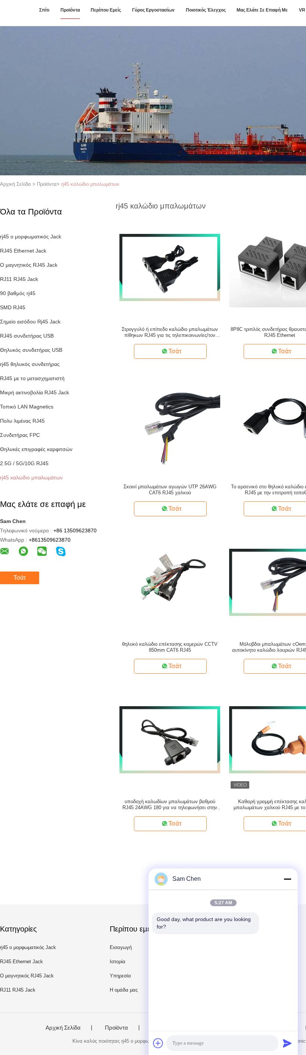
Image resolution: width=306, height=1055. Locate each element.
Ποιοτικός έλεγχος (206, 10)
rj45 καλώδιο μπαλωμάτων (90, 184)
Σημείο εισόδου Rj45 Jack (30, 322)
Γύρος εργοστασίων (153, 10)
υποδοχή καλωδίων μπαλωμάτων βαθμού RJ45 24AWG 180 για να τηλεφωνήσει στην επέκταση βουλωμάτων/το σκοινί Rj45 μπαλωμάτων (169, 805)
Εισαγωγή (121, 947)
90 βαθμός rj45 (17, 293)
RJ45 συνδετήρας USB (27, 336)
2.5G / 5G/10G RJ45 (24, 463)
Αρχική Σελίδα (63, 1027)
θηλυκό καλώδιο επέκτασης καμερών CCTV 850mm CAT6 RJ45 (170, 647)
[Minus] (287, 878)
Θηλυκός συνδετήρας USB (31, 350)
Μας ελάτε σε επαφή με (262, 10)
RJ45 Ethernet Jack (23, 251)
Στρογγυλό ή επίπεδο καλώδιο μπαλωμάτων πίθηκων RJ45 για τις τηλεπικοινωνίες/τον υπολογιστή (170, 332)
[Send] (287, 1043)
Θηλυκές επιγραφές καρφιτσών (36, 449)
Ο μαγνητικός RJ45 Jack (28, 265)
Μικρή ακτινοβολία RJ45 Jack (34, 392)
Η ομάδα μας (124, 990)
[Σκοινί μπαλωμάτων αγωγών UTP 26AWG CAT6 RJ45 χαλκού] (169, 424)
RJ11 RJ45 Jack (19, 279)
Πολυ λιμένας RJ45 (22, 421)
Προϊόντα (70, 10)
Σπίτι (44, 10)
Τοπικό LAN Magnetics (26, 407)
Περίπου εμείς (106, 10)
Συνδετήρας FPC (20, 435)
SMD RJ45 (12, 307)
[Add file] (158, 1043)
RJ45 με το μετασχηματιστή (32, 378)
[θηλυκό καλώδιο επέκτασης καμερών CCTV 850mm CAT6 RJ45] (169, 582)
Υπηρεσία (120, 976)
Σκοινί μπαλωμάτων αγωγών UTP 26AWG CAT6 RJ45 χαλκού (170, 489)
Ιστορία (117, 961)
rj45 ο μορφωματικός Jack (30, 237)
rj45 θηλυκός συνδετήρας (30, 364)
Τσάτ (19, 578)
